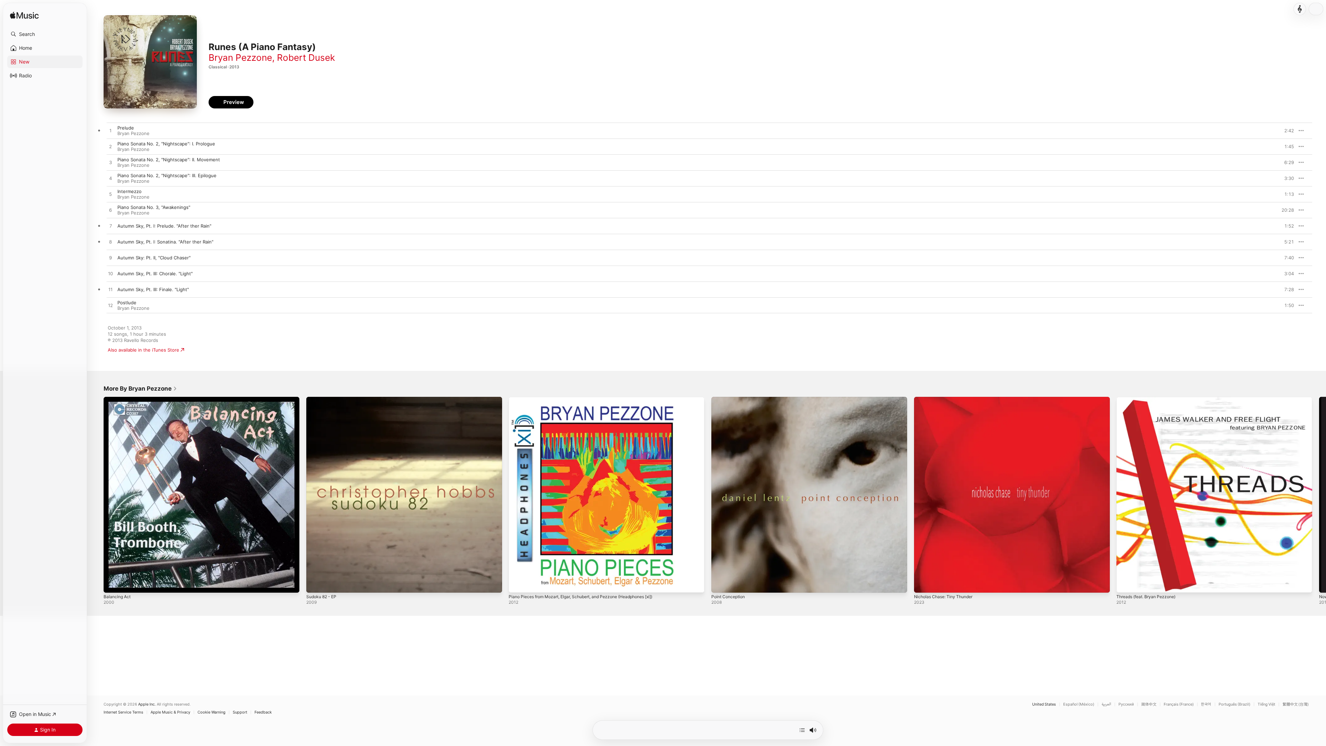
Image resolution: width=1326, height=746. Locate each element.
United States (1044, 704)
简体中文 (1148, 704)
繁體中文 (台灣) (1295, 704)
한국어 (1206, 704)
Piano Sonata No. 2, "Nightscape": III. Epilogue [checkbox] (167, 175)
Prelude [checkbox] (125, 128)
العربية (1106, 704)
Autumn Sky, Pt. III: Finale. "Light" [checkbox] (153, 289)
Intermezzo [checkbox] (129, 191)
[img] (24, 16)
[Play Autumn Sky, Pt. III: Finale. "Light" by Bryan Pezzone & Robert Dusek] (110, 290)
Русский (1126, 704)
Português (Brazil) (1234, 704)
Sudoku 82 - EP (323, 399)
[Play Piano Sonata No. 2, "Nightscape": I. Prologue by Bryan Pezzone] (110, 147)
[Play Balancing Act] (112, 584)
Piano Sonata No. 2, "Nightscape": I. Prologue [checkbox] (166, 143)
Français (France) (1179, 704)
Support (240, 712)
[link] (140, 388)
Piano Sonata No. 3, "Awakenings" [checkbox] (153, 207)
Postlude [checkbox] (126, 302)
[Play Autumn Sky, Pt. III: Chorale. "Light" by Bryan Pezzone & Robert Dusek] (110, 274)
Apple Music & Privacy (170, 712)
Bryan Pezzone (240, 57)
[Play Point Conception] (720, 584)
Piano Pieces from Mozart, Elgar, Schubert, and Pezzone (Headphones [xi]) (590, 399)
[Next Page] (1319, 495)
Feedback (263, 712)
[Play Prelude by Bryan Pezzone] (110, 131)
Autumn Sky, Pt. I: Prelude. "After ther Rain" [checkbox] (164, 226)
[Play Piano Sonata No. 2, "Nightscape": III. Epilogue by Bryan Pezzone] (110, 178)
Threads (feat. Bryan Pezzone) (1149, 399)
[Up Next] (802, 730)
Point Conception (730, 399)
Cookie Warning (211, 712)
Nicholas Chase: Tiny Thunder (946, 399)
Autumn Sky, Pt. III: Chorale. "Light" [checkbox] (155, 273)
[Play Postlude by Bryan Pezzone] (110, 306)
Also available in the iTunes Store (143, 350)
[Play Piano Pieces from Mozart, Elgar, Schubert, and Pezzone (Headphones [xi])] (517, 584)
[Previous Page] (97, 495)
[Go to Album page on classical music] (1300, 9)
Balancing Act (118, 399)
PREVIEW (1286, 130)
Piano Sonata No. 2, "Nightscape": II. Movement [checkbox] (168, 159)
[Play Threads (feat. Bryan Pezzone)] (1125, 584)
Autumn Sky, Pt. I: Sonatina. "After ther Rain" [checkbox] (165, 242)
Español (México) (1078, 704)
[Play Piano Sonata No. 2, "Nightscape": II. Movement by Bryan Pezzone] (110, 163)
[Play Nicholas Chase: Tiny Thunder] (922, 584)
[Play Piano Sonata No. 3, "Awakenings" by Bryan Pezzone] (110, 210)
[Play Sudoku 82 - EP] (315, 584)
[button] (45, 34)
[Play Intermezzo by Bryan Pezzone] (110, 194)
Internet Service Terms (123, 712)
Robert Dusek (306, 57)
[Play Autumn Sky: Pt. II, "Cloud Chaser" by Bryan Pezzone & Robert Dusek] (110, 258)
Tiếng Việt (1266, 704)
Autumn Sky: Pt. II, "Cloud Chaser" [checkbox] (154, 257)
